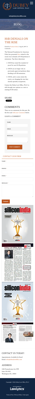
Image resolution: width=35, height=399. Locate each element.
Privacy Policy (18, 395)
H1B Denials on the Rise (16, 40)
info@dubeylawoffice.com (17, 16)
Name (9, 122)
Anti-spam (26, 395)
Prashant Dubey (14, 47)
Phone (4, 168)
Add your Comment (19, 113)
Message (10, 135)
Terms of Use (9, 395)
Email (9, 129)
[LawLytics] (17, 388)
